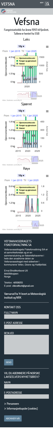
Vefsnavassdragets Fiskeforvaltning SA (18, 243)
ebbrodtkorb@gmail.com (23, 285)
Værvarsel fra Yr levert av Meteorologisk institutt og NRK (25, 295)
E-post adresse (13, 322)
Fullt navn (11, 312)
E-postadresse (13, 392)
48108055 (18, 282)
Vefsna (8, 4)
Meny (42, 3)
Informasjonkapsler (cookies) (22, 408)
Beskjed (9, 333)
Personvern (13, 403)
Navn (7, 382)
